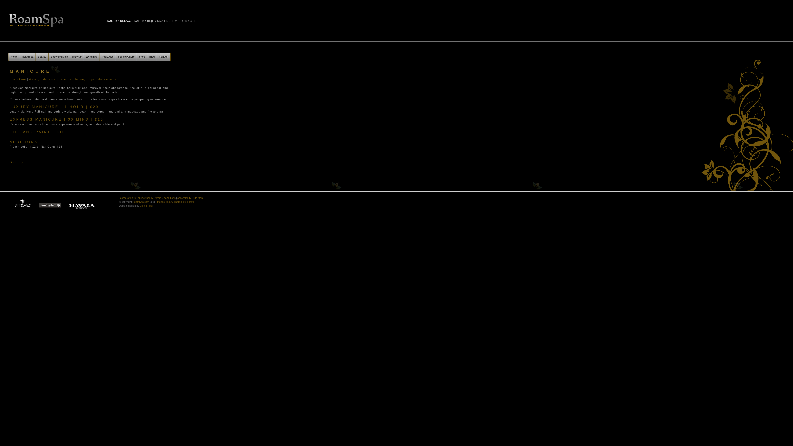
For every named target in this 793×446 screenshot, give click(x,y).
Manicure (49, 79)
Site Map (198, 198)
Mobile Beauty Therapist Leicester (176, 201)
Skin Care (18, 79)
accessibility (184, 198)
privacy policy (145, 198)
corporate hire (128, 198)
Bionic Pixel (146, 205)
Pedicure (65, 79)
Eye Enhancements (103, 79)
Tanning (79, 79)
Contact (163, 56)
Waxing (34, 79)
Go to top (16, 162)
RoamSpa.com (141, 201)
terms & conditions (165, 198)
